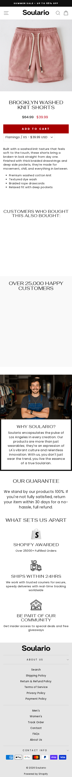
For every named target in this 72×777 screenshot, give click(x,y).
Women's (36, 716)
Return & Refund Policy (35, 681)
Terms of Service (36, 687)
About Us (35, 659)
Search (36, 670)
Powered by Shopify (36, 773)
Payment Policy (36, 699)
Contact (36, 728)
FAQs (36, 734)
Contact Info (35, 750)
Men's (36, 710)
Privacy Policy (36, 693)
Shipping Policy (36, 675)
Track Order (36, 722)
